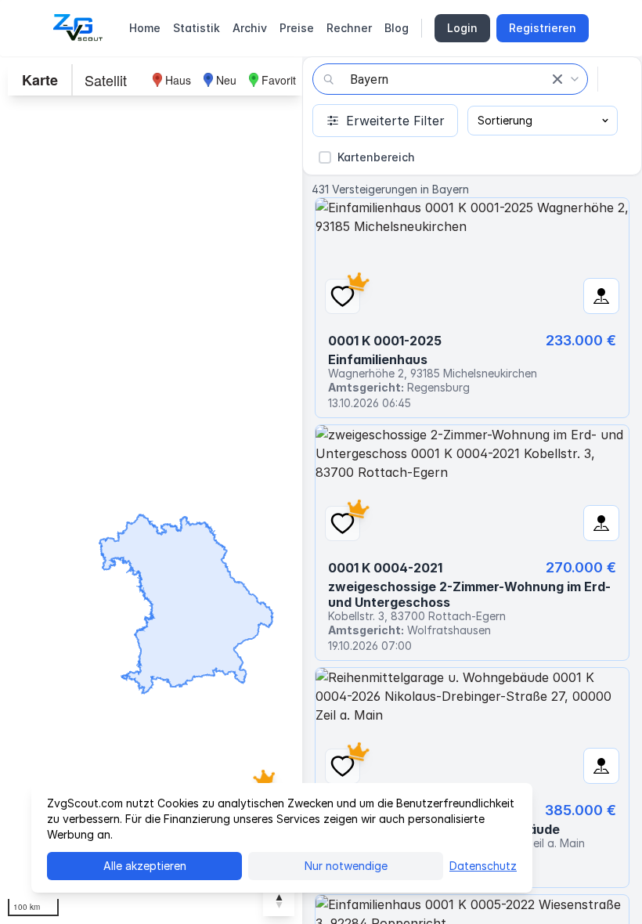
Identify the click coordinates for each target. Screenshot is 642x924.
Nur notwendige (346, 865)
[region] (151, 490)
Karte (40, 80)
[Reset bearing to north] (278, 900)
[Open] (574, 79)
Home (144, 27)
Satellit (106, 80)
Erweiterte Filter (395, 120)
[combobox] (450, 79)
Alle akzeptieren (144, 865)
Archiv (250, 27)
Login (462, 27)
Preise (297, 27)
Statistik (196, 27)
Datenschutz (483, 865)
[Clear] (557, 79)
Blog (396, 27)
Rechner (349, 27)
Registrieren (542, 27)
